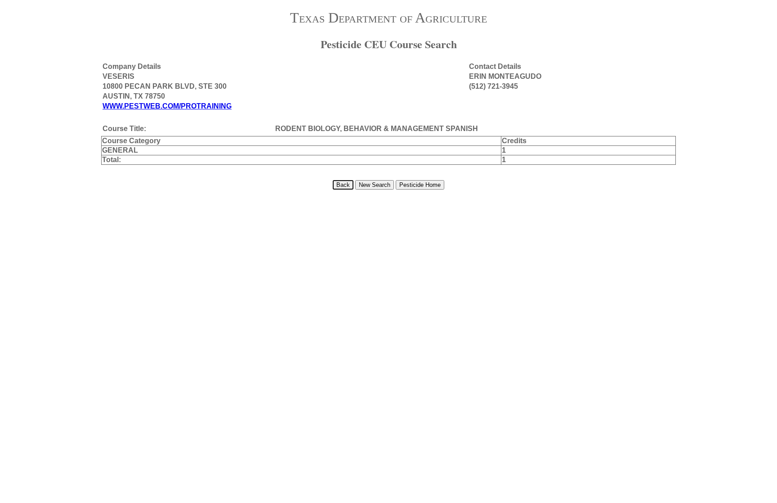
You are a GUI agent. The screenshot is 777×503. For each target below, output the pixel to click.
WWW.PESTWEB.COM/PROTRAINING (167, 106)
